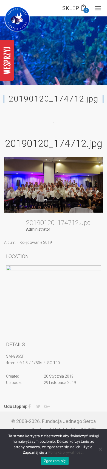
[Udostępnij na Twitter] (39, 407)
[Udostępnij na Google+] (47, 407)
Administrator (38, 229)
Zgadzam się (55, 461)
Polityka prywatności (65, 452)
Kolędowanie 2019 (36, 242)
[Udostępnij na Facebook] (31, 407)
